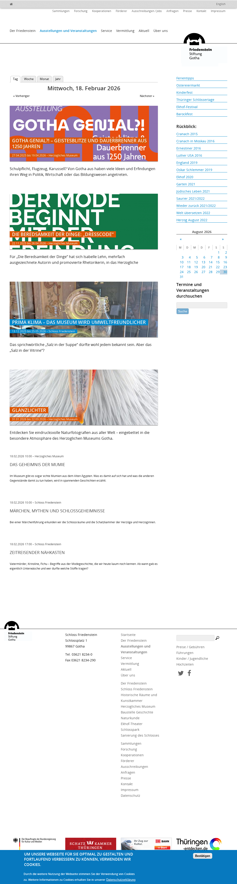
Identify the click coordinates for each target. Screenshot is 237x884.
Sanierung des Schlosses (140, 735)
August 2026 (202, 232)
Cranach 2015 (187, 134)
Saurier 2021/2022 (190, 198)
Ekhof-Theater (132, 724)
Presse (187, 11)
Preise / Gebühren (190, 647)
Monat (44, 79)
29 (218, 272)
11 (189, 262)
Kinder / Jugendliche (192, 658)
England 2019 (186, 162)
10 (182, 262)
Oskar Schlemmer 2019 (194, 170)
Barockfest (184, 114)
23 (225, 267)
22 (218, 267)
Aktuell (144, 30)
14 (210, 262)
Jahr (58, 79)
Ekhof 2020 (184, 177)
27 (203, 272)
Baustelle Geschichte (137, 712)
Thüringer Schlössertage (195, 99)
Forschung (80, 11)
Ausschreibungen (134, 766)
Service (106, 30)
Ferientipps (185, 78)
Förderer (121, 11)
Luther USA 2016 (189, 155)
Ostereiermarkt (188, 85)
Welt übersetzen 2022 (193, 213)
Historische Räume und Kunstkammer (139, 698)
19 (196, 267)
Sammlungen (60, 11)
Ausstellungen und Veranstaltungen (68, 30)
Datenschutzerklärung (120, 879)
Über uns (160, 30)
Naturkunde (130, 718)
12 (196, 262)
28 (210, 272)
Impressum (218, 11)
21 (210, 267)
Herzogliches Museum (138, 706)
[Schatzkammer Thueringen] (90, 846)
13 (203, 262)
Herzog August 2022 (191, 220)
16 (225, 262)
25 (189, 272)
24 (182, 272)
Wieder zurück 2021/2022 (196, 205)
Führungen (184, 653)
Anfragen (172, 11)
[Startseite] (21, 3)
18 (189, 267)
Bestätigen (202, 856)
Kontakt (201, 11)
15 (218, 262)
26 (196, 272)
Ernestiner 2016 (188, 148)
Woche (29, 79)
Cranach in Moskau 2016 (195, 141)
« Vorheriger (21, 96)
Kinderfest (184, 92)
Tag (16, 79)
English (220, 4)
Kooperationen (101, 11)
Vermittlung (125, 30)
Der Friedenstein (23, 30)
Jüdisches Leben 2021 (193, 191)
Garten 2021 (185, 184)
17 (182, 267)
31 (182, 276)
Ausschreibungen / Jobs (147, 11)
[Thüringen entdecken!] (201, 845)
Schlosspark (130, 729)
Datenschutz (130, 795)
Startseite (128, 634)
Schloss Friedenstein (137, 689)
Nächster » (147, 96)
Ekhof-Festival (187, 107)
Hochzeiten (185, 664)
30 (225, 272)
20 (203, 267)
